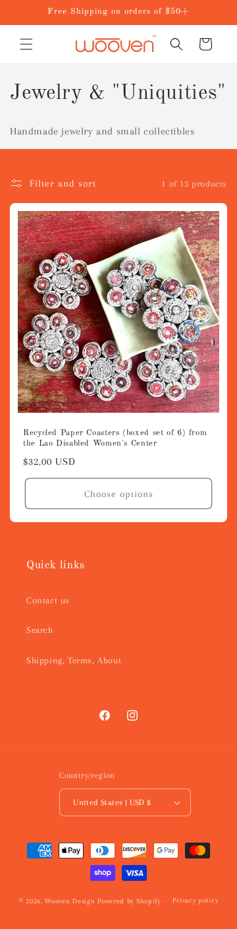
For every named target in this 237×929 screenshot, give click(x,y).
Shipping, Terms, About (73, 660)
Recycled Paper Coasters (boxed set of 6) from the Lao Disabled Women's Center (115, 438)
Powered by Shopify (129, 901)
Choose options (118, 494)
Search (39, 630)
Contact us (48, 600)
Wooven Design (70, 901)
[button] (26, 44)
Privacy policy (195, 900)
